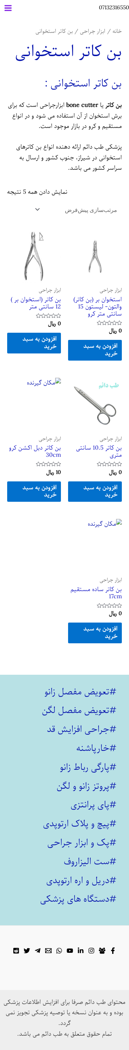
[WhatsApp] (59, 950)
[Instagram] (91, 950)
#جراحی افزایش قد (81, 729)
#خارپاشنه (96, 748)
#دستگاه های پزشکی (78, 899)
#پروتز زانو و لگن (86, 786)
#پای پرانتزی (93, 804)
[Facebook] (113, 950)
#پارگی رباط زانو (88, 767)
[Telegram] (37, 950)
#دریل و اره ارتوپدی (81, 880)
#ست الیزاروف (90, 861)
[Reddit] (16, 950)
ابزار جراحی (92, 31)
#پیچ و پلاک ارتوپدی (79, 823)
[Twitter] (27, 950)
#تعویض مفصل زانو (80, 691)
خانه (117, 31)
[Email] (48, 950)
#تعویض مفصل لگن (79, 710)
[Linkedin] (80, 950)
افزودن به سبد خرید (100, 349)
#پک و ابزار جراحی (81, 842)
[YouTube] (70, 950)
